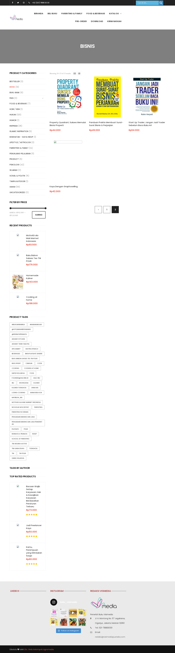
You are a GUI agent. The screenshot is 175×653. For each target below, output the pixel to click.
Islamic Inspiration (19, 131)
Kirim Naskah (114, 21)
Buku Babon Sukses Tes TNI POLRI (33, 258)
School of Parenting (20, 439)
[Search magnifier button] (161, 3)
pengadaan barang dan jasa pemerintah (27, 423)
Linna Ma (34, 388)
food (32, 373)
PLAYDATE (15, 429)
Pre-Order (81, 21)
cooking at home (31, 368)
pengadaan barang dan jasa (23, 417)
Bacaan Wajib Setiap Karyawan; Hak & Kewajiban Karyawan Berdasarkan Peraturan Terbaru (33, 496)
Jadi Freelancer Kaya (34, 527)
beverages (16, 354)
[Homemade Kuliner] (17, 282)
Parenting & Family (71, 13)
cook (39, 363)
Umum (12, 186)
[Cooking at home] (18, 297)
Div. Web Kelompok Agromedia (39, 649)
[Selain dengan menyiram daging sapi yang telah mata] (82, 622)
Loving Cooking (18, 392)
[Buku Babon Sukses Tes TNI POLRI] (18, 255)
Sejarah (13, 170)
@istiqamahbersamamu (21, 329)
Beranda (38, 13)
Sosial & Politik (17, 175)
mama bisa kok (36, 392)
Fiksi (12, 98)
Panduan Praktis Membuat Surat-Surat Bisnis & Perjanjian (106, 124)
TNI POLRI (22, 453)
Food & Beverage (18, 103)
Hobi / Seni (15, 109)
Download (97, 21)
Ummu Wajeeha (18, 458)
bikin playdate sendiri (33, 354)
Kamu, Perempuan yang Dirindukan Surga (34, 551)
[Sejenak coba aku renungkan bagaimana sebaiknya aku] (64, 613)
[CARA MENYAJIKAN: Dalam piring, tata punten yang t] (82, 613)
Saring (38, 214)
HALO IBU (36, 378)
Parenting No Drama (20, 412)
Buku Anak (15, 92)
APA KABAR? (16, 349)
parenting (38, 407)
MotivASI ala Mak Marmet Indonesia (32, 238)
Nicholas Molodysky (20, 407)
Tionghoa (33, 448)
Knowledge (23, 383)
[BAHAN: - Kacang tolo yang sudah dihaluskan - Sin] (54, 622)
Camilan (29, 363)
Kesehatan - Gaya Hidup (21, 137)
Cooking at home (31, 298)
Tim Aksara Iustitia (19, 444)
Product (14, 159)
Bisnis (12, 87)
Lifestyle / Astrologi (20, 142)
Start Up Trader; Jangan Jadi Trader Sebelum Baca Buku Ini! (147, 124)
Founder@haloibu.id (20, 378)
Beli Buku (52, 13)
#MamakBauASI (36, 324)
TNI (13, 453)
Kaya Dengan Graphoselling (64, 186)
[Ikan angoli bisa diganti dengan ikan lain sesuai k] (64, 622)
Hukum (13, 114)
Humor (13, 120)
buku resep (16, 363)
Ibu (13, 383)
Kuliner (36, 383)
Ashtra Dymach (31, 349)
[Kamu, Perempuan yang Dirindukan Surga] (18, 547)
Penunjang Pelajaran (20, 153)
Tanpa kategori (17, 181)
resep (34, 434)
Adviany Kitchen (18, 339)
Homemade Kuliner (32, 277)
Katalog (114, 13)
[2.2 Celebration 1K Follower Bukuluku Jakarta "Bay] (54, 613)
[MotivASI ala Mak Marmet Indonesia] (18, 235)
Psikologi (14, 164)
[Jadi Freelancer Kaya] (18, 525)
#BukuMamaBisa (18, 324)
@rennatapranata (19, 334)
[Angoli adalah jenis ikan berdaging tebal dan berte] (73, 622)
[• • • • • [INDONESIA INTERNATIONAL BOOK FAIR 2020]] (73, 613)
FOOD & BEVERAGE (95, 13)
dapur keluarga (18, 373)
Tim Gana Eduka (18, 448)
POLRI (26, 429)
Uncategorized (17, 192)
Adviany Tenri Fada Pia (20, 344)
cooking (15, 368)
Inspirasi (14, 125)
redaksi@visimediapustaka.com (110, 637)
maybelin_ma (17, 397)
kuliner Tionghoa (19, 388)
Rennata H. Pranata (19, 434)
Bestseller (15, 81)
